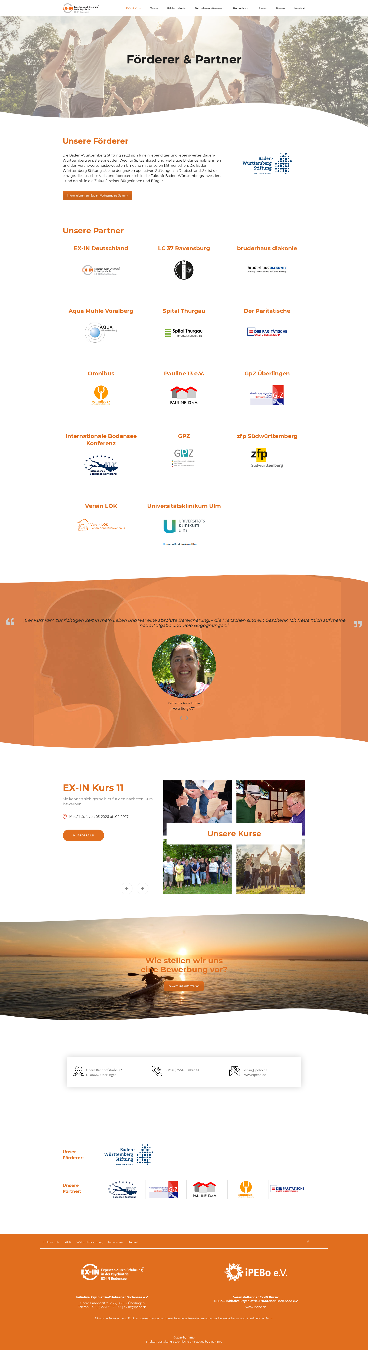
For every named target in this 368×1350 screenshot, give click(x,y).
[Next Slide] (187, 717)
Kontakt (133, 1242)
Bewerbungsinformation (184, 986)
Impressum (115, 1242)
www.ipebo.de (255, 1075)
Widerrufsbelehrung (89, 1242)
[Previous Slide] (180, 717)
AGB (68, 1242)
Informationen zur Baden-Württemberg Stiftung (97, 195)
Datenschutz (51, 1242)
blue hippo (215, 1341)
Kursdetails (83, 835)
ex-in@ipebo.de (255, 1070)
